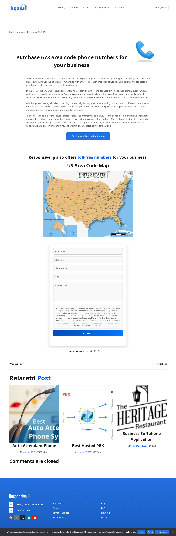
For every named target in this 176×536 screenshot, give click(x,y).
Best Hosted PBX (88, 445)
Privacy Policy (59, 517)
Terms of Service (61, 512)
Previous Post (16, 363)
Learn (104, 517)
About (86, 7)
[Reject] (172, 532)
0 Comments (19, 32)
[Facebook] (10, 517)
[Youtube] (34, 517)
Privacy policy (162, 532)
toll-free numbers (95, 157)
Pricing (61, 7)
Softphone (120, 7)
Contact (74, 7)
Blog (103, 503)
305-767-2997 (23, 510)
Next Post (162, 363)
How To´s (105, 512)
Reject (150, 532)
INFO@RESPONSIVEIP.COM (30, 504)
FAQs (103, 508)
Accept (141, 532)
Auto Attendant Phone (34, 445)
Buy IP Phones (102, 7)
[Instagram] (22, 517)
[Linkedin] (28, 517)
